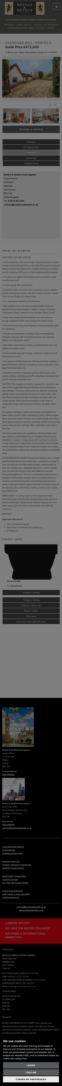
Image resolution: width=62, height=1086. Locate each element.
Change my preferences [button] (31, 1079)
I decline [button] (31, 1072)
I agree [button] (31, 1065)
